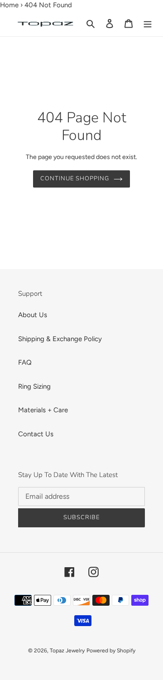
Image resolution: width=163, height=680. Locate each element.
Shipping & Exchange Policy (60, 339)
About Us (32, 315)
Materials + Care (43, 410)
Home (9, 5)
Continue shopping (75, 178)
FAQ (25, 362)
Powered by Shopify (110, 650)
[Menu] (147, 23)
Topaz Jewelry (67, 650)
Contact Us (35, 434)
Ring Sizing (34, 386)
